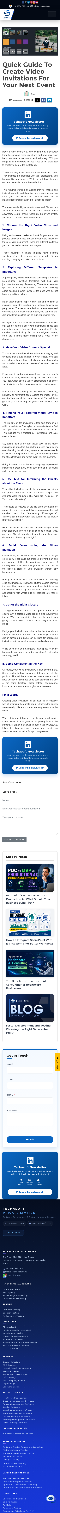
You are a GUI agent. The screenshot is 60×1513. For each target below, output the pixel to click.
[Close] (54, 700)
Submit (30, 810)
